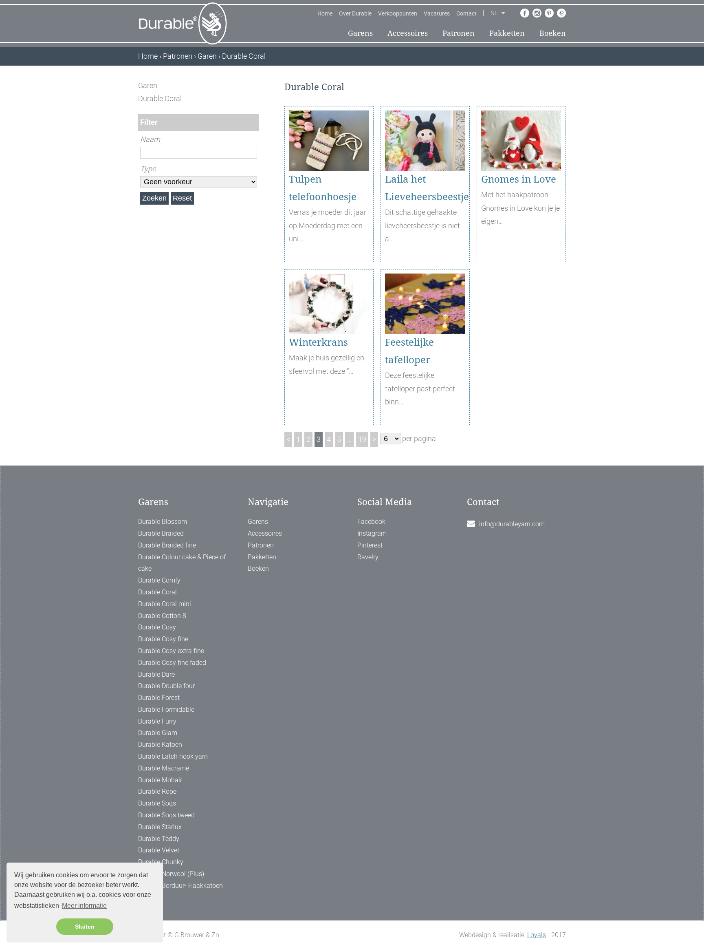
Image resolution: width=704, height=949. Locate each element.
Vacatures (437, 13)
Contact (466, 13)
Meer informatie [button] (84, 905)
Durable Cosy (157, 627)
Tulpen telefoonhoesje (322, 188)
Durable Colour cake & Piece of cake (182, 563)
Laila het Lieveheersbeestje (425, 188)
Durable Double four (166, 686)
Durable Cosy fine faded (172, 663)
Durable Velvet (158, 850)
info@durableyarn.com (512, 524)
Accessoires (407, 33)
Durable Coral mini (164, 604)
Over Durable (355, 13)
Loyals (536, 935)
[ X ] (253, 85)
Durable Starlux (160, 827)
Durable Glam (157, 733)
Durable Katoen (160, 744)
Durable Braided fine (167, 545)
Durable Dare (156, 674)
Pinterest (370, 545)
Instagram (372, 533)
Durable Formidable (166, 709)
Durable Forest (159, 698)
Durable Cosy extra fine (171, 651)
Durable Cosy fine (163, 639)
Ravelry (367, 557)
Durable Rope (157, 791)
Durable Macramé (163, 768)
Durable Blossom (162, 521)
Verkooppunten (397, 13)
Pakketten (507, 33)
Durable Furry (157, 721)
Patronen (458, 33)
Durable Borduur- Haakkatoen (180, 885)
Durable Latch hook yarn (173, 756)
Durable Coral (157, 592)
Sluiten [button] (85, 926)
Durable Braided (161, 533)
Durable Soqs (157, 803)
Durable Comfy (159, 580)
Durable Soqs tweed (166, 815)
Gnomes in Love (518, 179)
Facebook (371, 521)
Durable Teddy (158, 839)
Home (324, 13)
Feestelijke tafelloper (409, 351)
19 (362, 439)
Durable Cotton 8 (162, 616)
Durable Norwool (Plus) (171, 874)
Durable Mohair (160, 780)
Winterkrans (318, 342)
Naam (150, 139)
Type (148, 168)
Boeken (552, 33)
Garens (360, 33)
